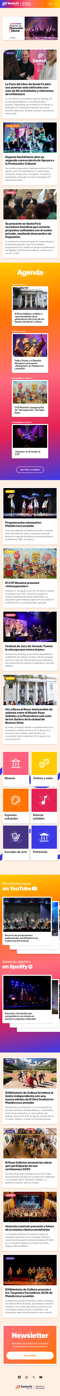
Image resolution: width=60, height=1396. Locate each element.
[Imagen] (30, 28)
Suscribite (30, 1355)
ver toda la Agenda (30, 470)
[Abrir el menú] (56, 4)
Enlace (6, 752)
